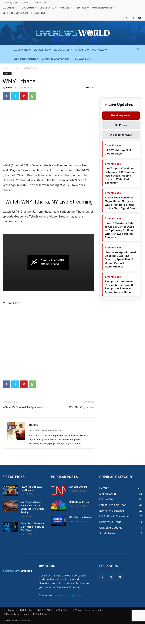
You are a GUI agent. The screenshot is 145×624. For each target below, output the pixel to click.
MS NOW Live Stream (80, 517)
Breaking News (120, 115)
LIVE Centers (28, 7)
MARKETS (64, 7)
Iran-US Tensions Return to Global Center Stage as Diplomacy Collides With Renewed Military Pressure (120, 230)
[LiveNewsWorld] (72, 33)
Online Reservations (102, 7)
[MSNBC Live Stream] (58, 505)
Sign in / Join (40, 2)
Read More (13, 303)
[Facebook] (6, 96)
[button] (137, 49)
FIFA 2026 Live (38, 12)
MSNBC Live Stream (79, 502)
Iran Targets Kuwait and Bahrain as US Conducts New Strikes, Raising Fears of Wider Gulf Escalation (120, 175)
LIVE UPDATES (47, 7)
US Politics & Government (15, 12)
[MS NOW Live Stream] (58, 521)
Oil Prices (121, 125)
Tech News (81, 7)
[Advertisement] (48, 133)
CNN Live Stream (78, 487)
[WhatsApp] (32, 96)
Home (6, 68)
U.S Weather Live (121, 134)
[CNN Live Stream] (58, 490)
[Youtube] (139, 17)
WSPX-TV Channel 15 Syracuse (22, 407)
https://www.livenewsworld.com (45, 430)
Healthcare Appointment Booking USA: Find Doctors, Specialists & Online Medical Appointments (120, 259)
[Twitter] (133, 17)
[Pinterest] (127, 17)
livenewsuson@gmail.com (70, 595)
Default (16, 68)
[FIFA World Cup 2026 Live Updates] (10, 490)
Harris (9, 87)
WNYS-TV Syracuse (81, 407)
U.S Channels (9, 7)
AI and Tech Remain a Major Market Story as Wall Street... (32, 527)
